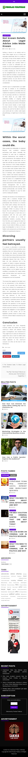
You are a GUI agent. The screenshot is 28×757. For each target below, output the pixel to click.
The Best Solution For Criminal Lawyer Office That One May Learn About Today (18, 518)
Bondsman (19, 576)
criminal (19, 580)
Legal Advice (6, 35)
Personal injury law (4, 594)
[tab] (5, 475)
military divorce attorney (22, 589)
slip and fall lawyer (4, 596)
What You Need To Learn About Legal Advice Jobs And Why (18, 501)
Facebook (7, 353)
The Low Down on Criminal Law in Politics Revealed (18, 534)
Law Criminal (12, 510)
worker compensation (22, 596)
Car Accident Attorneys (5, 578)
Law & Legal (12, 479)
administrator (5, 574)
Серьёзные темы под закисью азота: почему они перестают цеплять (18, 486)
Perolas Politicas (17, 711)
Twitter (22, 353)
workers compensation (6, 598)
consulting (13, 580)
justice (20, 587)
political (11, 594)
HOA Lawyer (3, 587)
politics (17, 594)
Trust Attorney (12, 596)
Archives (3, 562)
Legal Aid (14, 589)
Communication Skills (5, 580)
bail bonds (13, 576)
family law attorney (10, 584)
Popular (5, 475)
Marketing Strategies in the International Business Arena (14, 432)
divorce (10, 582)
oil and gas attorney (23, 591)
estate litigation (24, 582)
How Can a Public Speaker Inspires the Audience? (14, 458)
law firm (25, 587)
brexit (25, 576)
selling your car (24, 594)
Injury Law (9, 587)
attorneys (25, 574)
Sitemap (22, 749)
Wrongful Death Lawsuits (22, 598)
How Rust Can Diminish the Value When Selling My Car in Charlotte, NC (14, 405)
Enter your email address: (14, 705)
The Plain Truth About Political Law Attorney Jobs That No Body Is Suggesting (15, 374)
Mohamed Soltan (4, 591)
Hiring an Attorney (23, 584)
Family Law (3, 584)
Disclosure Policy (14, 749)
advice (6, 347)
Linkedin (16, 356)
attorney (19, 574)
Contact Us (6, 749)
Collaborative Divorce (23, 578)
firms (17, 585)
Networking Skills (11, 591)
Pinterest (7, 356)
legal (9, 347)
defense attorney (4, 582)
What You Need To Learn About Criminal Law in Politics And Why (18, 547)
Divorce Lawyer (16, 582)
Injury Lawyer (15, 587)
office (17, 591)
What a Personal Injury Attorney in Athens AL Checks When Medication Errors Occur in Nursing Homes (15, 684)
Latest (13, 475)
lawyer (3, 589)
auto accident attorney (5, 576)
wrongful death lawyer (5, 600)
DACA (25, 580)
